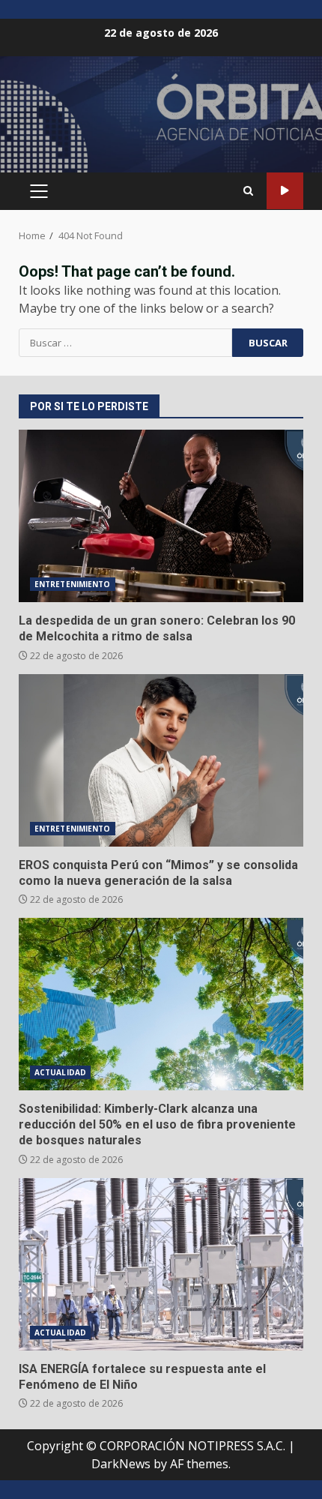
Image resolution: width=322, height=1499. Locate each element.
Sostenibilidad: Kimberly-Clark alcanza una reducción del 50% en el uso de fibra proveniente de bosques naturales (161, 1004)
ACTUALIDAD (60, 1072)
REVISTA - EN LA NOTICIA (285, 190)
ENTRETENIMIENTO (72, 584)
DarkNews (121, 1464)
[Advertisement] (161, 120)
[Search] (248, 190)
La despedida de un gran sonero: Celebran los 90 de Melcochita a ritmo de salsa (161, 516)
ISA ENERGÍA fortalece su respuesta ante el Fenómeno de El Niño (161, 1264)
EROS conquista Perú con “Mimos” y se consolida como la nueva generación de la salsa (161, 760)
